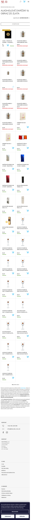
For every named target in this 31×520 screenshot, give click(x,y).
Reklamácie (4, 497)
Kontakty (3, 466)
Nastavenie (15, 511)
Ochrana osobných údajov (7, 493)
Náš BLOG (3, 470)
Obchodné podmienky (6, 491)
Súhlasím (22, 516)
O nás (3, 464)
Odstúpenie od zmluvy (6, 495)
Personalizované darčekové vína (8, 472)
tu (22, 508)
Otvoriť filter (15, 24)
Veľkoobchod (4, 474)
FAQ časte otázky (5, 468)
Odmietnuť (8, 516)
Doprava (3, 489)
